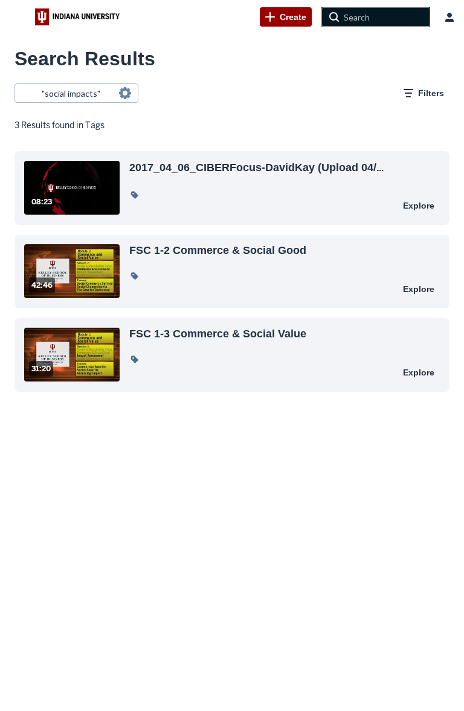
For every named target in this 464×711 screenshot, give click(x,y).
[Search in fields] (125, 93)
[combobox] (75, 93)
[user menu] (449, 17)
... (256, 167)
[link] (286, 17)
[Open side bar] (17, 17)
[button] (134, 195)
